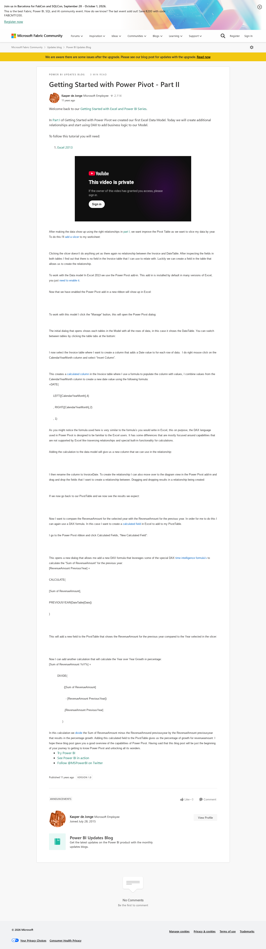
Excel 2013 (65, 147)
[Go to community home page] (37, 36)
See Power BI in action (73, 758)
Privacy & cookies (205, 931)
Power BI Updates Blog (78, 47)
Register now (13, 21)
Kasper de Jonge (72, 96)
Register (235, 36)
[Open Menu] (252, 47)
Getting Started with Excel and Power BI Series (113, 108)
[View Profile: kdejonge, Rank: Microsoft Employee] (54, 98)
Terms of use (228, 931)
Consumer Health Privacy (65, 940)
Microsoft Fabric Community (27, 47)
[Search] (222, 35)
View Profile (205, 818)
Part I (56, 120)
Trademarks (247, 931)
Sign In (248, 36)
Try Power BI (66, 753)
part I (126, 231)
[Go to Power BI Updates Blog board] (57, 841)
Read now (204, 57)
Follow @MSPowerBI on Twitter (80, 763)
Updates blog (54, 47)
